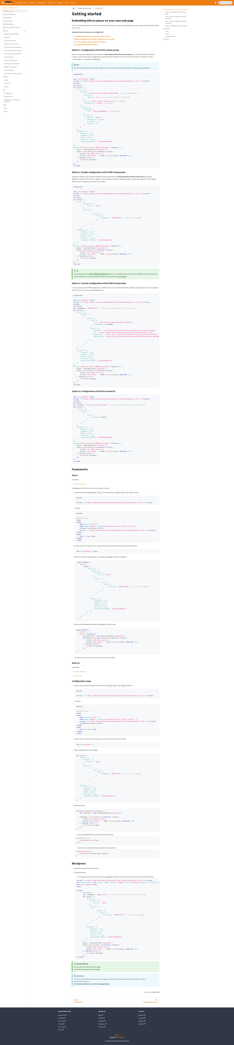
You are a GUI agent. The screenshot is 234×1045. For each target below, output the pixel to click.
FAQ (66, 3)
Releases (6, 77)
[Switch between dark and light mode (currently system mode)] (215, 2)
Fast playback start (10, 40)
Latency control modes (11, 44)
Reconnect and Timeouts (12, 64)
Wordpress (166, 39)
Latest (6, 80)
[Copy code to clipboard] (157, 78)
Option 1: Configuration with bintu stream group (175, 13)
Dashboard (32, 3)
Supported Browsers (9, 14)
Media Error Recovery (10, 67)
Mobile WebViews (8, 24)
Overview (61, 1018)
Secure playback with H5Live (13, 50)
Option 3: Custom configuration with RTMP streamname (176, 22)
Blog (5, 111)
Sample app (78, 676)
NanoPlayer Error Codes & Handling (12, 101)
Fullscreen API (8, 57)
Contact (141, 1018)
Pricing (60, 1024)
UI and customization (10, 60)
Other (5, 105)
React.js (167, 33)
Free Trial (61, 1027)
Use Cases (61, 1021)
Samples (72, 3)
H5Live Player (42, 3)
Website (141, 1015)
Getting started (8, 11)
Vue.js (166, 31)
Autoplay (7, 37)
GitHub (100, 1018)
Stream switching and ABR (12, 54)
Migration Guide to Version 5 (12, 27)
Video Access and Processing (13, 73)
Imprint (141, 1024)
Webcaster (51, 3)
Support (141, 1021)
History (6, 87)
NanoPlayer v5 (8, 93)
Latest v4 (7, 83)
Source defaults (9, 70)
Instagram (101, 1024)
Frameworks (167, 28)
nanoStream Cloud (21, 3)
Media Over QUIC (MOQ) (11, 34)
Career (60, 1030)
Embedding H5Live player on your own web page (176, 9)
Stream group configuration (13, 47)
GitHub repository (80, 484)
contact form (125, 979)
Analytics (60, 3)
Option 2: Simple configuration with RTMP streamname (175, 17)
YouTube (101, 1027)
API (4, 90)
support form (104, 984)
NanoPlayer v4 (8, 96)
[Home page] (73, 8)
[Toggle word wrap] (153, 300)
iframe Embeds (7, 21)
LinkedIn (101, 1021)
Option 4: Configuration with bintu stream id (176, 25)
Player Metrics (7, 17)
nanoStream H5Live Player (10, 8)
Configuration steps (170, 36)
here (99, 967)
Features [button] (5, 31)
